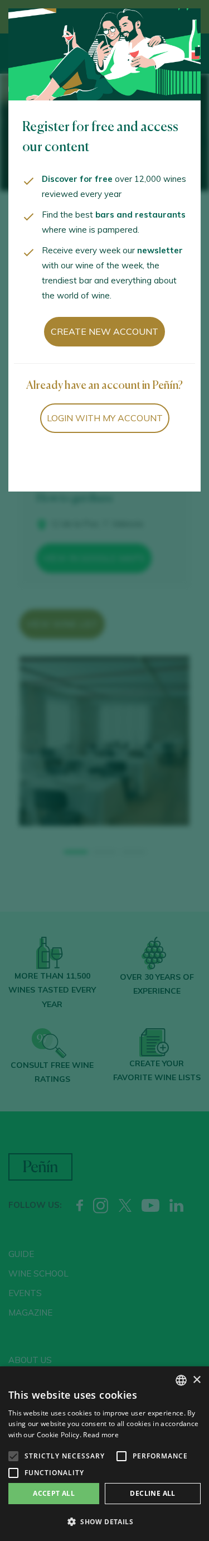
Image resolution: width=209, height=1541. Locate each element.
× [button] (196, 1380)
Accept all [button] (54, 1493)
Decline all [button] (152, 1493)
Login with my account (105, 417)
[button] (104, 1522)
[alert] (104, 1453)
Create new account (104, 331)
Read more (101, 1434)
